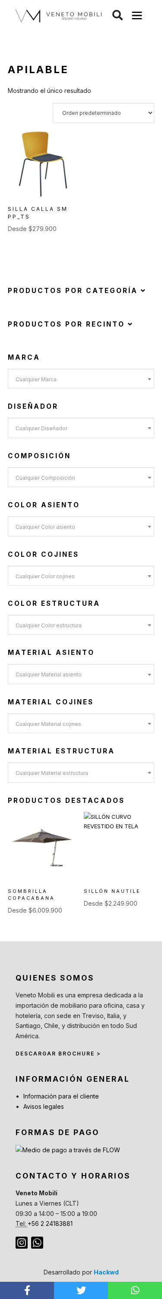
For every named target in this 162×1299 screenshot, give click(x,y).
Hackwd (106, 1272)
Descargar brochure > (58, 1053)
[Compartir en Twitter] (81, 1290)
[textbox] (81, 379)
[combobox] (81, 379)
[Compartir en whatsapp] (135, 1290)
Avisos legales (43, 1106)
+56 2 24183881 (50, 1223)
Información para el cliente (61, 1096)
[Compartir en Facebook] (27, 1290)
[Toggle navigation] (137, 15)
